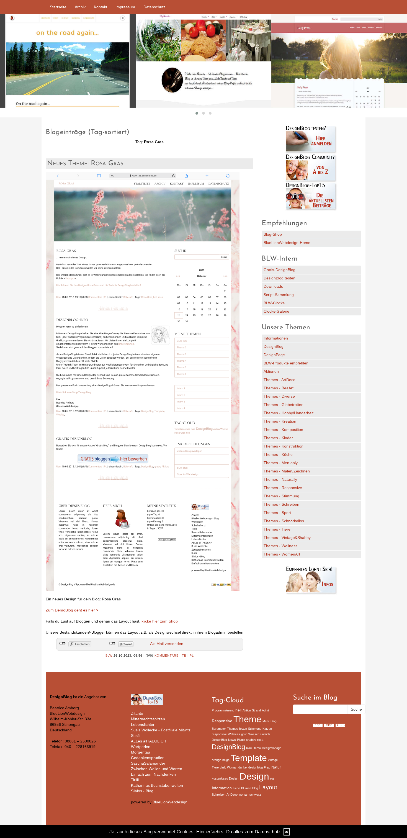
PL (192, 655)
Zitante (137, 713)
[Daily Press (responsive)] (339, 61)
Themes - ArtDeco (279, 379)
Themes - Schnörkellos (284, 521)
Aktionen (271, 371)
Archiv (80, 7)
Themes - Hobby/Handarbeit (288, 413)
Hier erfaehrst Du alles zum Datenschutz (238, 831)
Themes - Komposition (283, 429)
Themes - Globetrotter (283, 404)
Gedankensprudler (147, 757)
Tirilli (135, 780)
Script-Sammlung (279, 294)
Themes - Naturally (280, 479)
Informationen (276, 338)
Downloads (273, 286)
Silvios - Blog (142, 791)
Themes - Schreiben (281, 504)
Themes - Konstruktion (283, 446)
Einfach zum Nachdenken (153, 774)
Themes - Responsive (283, 487)
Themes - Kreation (280, 421)
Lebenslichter (142, 724)
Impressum (125, 7)
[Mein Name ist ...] (203, 61)
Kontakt (100, 7)
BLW (108, 655)
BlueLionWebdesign (170, 802)
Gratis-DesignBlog (279, 270)
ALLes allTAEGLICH (148, 741)
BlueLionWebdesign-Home (287, 242)
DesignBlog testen (279, 278)
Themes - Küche (278, 454)
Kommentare (166, 655)
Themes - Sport (277, 512)
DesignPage (274, 355)
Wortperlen (140, 746)
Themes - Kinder (278, 438)
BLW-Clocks (274, 303)
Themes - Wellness (280, 546)
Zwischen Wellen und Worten (156, 769)
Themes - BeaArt (278, 388)
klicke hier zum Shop (159, 621)
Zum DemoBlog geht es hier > (72, 610)
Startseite (58, 7)
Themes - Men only (281, 463)
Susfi (135, 735)
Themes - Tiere (277, 529)
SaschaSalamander (148, 763)
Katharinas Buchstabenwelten (157, 785)
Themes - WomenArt (282, 554)
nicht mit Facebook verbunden (62, 643)
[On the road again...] (68, 61)
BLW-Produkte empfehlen (286, 363)
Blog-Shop (273, 234)
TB (184, 655)
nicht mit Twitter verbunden (112, 643)
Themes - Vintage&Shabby (287, 537)
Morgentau (140, 752)
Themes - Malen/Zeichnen (287, 471)
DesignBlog (274, 346)
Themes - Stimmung (281, 496)
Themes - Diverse (279, 396)
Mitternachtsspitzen (148, 719)
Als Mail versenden (166, 643)
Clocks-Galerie (276, 311)
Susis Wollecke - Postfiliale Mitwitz (160, 730)
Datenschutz (154, 7)
